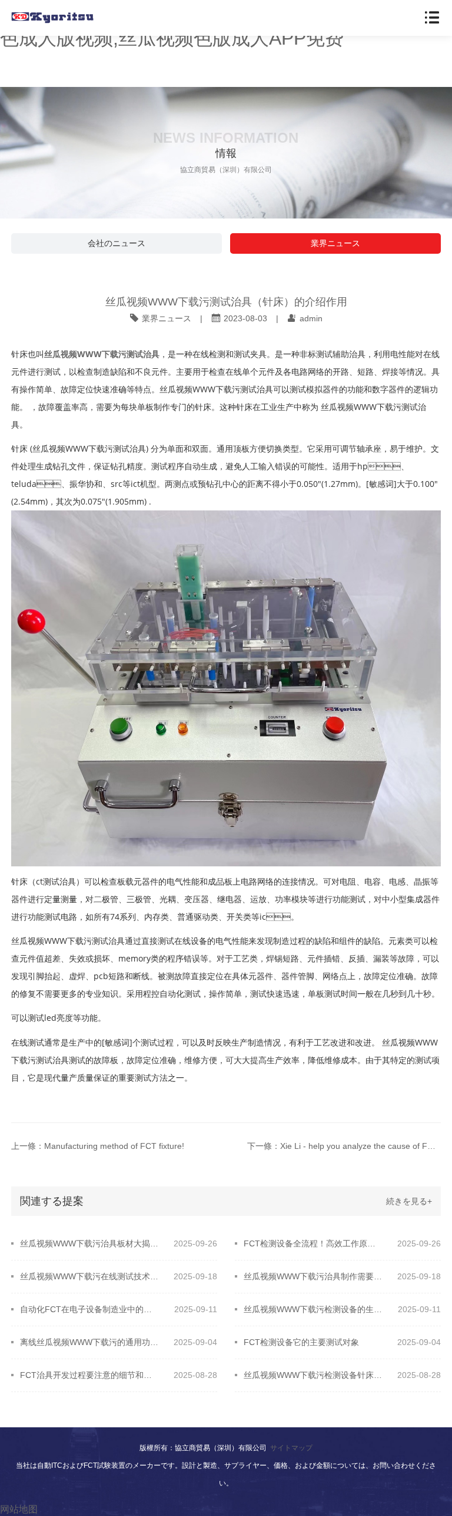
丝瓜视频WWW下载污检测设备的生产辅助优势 (313, 1309)
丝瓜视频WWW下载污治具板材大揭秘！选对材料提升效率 (89, 1243)
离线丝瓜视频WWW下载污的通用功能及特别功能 (89, 1342)
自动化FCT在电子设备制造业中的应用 (89, 1309)
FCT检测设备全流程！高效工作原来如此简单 (313, 1243)
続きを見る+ (409, 1201)
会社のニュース (116, 243)
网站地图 (19, 1509)
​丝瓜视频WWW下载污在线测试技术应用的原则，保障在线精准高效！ (89, 1276)
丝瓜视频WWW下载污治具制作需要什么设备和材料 (313, 1276)
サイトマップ (291, 1448)
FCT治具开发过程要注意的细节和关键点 (89, 1375)
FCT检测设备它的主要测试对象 (301, 1342)
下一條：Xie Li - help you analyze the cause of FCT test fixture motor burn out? (343, 1146)
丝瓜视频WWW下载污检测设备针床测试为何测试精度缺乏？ (313, 1375)
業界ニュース (335, 243)
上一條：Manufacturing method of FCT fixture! (97, 1146)
